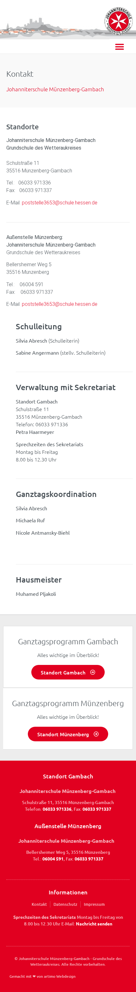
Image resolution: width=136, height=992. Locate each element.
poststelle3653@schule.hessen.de (59, 203)
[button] (119, 46)
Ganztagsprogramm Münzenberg (68, 703)
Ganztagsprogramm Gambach (68, 641)
